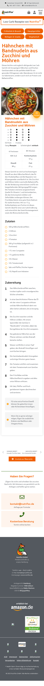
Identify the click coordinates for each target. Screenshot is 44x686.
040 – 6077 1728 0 (25, 570)
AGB (5, 657)
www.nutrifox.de (27, 575)
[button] (40, 13)
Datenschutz (23, 657)
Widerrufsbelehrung (24, 660)
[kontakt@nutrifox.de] (22, 497)
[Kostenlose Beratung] (22, 514)
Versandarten (10, 660)
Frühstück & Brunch (12, 31)
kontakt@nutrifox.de (22, 503)
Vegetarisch (34, 36)
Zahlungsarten (35, 657)
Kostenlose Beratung (22, 521)
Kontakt (36, 660)
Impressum (13, 657)
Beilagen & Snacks (13, 36)
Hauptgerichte (34, 31)
